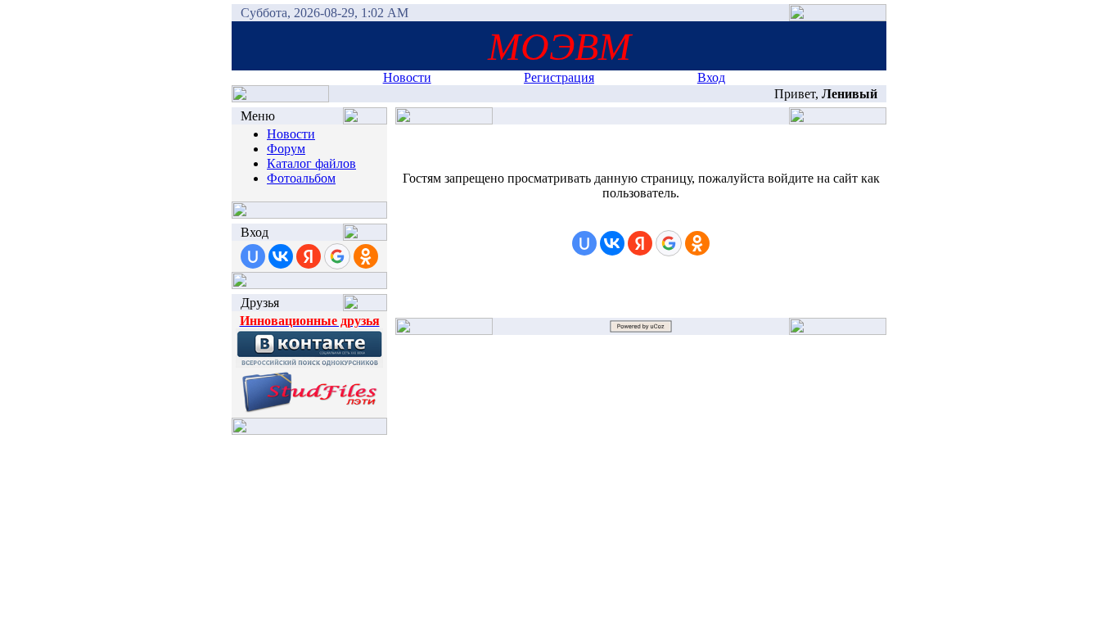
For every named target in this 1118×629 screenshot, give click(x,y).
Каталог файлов (311, 163)
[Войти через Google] (337, 256)
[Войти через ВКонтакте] (280, 256)
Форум (286, 149)
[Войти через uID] (253, 256)
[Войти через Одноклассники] (366, 256)
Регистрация (559, 77)
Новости (407, 77)
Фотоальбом (301, 178)
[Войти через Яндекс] (308, 256)
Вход (711, 77)
